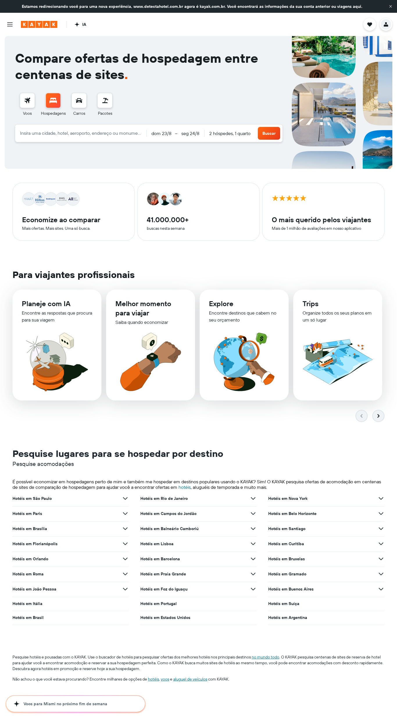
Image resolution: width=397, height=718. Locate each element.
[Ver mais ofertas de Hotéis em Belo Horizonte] (381, 513)
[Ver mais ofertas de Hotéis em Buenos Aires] (381, 589)
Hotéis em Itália (27, 603)
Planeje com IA (46, 303)
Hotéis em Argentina (287, 617)
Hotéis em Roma (28, 574)
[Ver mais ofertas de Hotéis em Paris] (125, 513)
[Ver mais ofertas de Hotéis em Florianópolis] (125, 543)
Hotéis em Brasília (29, 528)
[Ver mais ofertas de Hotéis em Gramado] (381, 573)
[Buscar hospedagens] (53, 100)
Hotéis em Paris (27, 513)
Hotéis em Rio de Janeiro (164, 498)
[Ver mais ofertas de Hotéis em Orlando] (125, 558)
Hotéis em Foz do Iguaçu (163, 589)
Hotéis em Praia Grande (163, 574)
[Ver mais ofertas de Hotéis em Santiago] (381, 528)
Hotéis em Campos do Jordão (168, 513)
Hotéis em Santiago (286, 528)
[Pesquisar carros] (79, 100)
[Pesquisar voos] (27, 100)
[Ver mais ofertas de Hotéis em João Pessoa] (125, 589)
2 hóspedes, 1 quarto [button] (230, 133)
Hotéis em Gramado (287, 574)
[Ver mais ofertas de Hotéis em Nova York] (381, 498)
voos (165, 679)
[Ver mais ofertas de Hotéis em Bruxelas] (381, 558)
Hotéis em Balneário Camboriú (169, 528)
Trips (311, 303)
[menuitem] (27, 104)
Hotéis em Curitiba (286, 543)
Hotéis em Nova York (287, 498)
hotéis (184, 487)
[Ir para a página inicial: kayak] (39, 24)
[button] (390, 6)
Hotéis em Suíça (283, 603)
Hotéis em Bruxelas (286, 558)
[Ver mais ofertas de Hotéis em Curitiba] (381, 543)
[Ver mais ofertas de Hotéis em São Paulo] (125, 498)
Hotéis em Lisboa (157, 543)
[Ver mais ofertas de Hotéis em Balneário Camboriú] (253, 528)
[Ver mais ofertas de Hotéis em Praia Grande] (253, 573)
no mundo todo (265, 657)
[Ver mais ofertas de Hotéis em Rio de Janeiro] (253, 498)
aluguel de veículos (190, 679)
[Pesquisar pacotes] (104, 100)
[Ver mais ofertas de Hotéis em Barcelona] (253, 558)
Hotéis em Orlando (30, 558)
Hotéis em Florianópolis (35, 543)
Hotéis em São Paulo (32, 498)
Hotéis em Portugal (158, 603)
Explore (221, 303)
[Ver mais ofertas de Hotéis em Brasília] (125, 528)
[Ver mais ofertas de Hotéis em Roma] (125, 573)
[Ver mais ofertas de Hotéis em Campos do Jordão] (253, 513)
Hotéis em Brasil (28, 617)
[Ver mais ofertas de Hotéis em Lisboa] (253, 543)
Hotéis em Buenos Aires (291, 589)
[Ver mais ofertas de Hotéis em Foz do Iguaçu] (253, 589)
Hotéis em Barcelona (160, 558)
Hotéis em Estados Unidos (165, 617)
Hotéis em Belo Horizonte (292, 513)
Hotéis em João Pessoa (34, 589)
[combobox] (81, 133)
